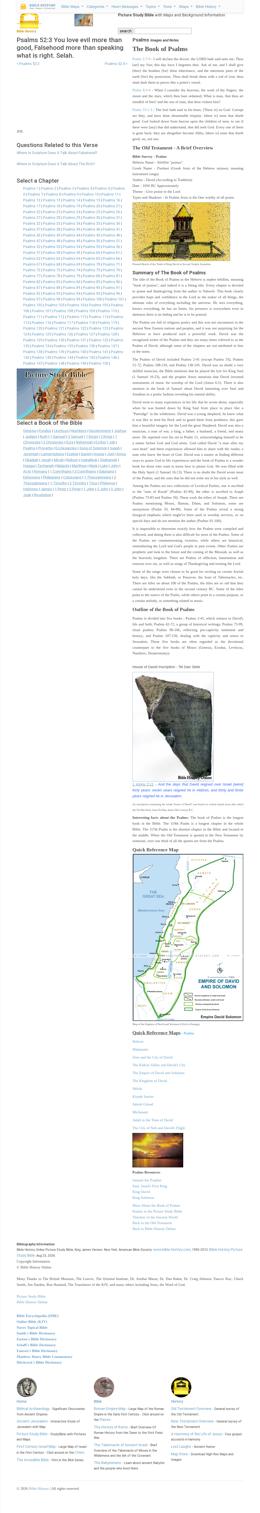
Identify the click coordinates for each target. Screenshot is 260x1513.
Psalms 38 (51, 229)
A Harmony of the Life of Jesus (196, 1434)
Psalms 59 (71, 252)
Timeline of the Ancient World (155, 1217)
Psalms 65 (91, 258)
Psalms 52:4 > (116, 64)
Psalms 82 (31, 282)
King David (141, 1192)
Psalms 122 (76, 328)
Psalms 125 (41, 334)
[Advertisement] (72, 95)
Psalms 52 (31, 247)
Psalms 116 (41, 322)
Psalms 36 (111, 223)
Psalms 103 (54, 305)
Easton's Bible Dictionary (37, 1339)
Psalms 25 (91, 212)
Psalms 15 (91, 200)
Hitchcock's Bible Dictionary (39, 1362)
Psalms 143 (41, 357)
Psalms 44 (71, 235)
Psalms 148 (54, 363)
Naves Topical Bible (32, 1328)
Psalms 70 (91, 264)
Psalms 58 (51, 252)
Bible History (39, 1488)
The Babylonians (107, 1463)
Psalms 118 (85, 322)
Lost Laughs (181, 1446)
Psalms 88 (51, 287)
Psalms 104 (76, 305)
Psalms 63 (51, 258)
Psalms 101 (114, 299)
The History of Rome (111, 1427)
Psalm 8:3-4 (141, 90)
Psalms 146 (107, 357)
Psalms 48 (51, 241)
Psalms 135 (63, 346)
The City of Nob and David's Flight (158, 1128)
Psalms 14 (71, 200)
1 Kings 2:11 (143, 784)
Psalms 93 (51, 293)
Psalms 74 (71, 270)
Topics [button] (151, 6)
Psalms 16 (111, 200)
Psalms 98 (51, 299)
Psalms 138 (32, 352)
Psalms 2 (48, 188)
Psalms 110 (107, 311)
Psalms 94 (71, 293)
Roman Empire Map (110, 1409)
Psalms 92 (31, 293)
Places (105, 1419)
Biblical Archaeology (33, 1409)
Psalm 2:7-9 (141, 59)
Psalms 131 (76, 340)
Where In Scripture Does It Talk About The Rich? (56, 164)
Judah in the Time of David (152, 1120)
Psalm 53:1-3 (142, 110)
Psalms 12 (31, 200)
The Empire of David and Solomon (158, 1073)
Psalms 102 (32, 305)
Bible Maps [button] (70, 6)
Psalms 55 (91, 247)
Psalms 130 (54, 340)
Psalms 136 (85, 346)
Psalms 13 (51, 200)
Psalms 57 (31, 252)
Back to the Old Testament (152, 1223)
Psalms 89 (71, 287)
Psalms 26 (111, 212)
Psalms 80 (91, 276)
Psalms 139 (54, 352)
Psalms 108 (63, 311)
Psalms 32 (31, 223)
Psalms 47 (31, 241)
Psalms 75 (91, 270)
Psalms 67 (31, 264)
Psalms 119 (107, 322)
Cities (79, 1452)
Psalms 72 (31, 270)
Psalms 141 (98, 352)
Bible (98, 1401)
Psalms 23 (51, 212)
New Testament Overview (192, 1421)
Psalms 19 (71, 206)
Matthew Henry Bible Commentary (45, 1357)
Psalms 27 (31, 217)
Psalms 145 (85, 357)
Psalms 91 (111, 287)
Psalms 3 (66, 188)
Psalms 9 (71, 194)
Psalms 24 (71, 212)
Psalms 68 (51, 264)
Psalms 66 (111, 258)
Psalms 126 (63, 334)
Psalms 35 (91, 223)
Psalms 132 (98, 340)
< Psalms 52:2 (28, 64)
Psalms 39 (71, 229)
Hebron (137, 1041)
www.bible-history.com (172, 1249)
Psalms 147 (32, 363)
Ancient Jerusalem (32, 1421)
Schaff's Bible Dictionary (36, 1345)
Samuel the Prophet (146, 1180)
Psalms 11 (110, 194)
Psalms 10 (90, 194)
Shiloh (137, 1089)
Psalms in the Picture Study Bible (157, 1211)
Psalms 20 (91, 206)
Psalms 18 (51, 206)
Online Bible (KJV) (32, 1322)
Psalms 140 (76, 352)
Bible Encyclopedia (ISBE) (37, 1316)
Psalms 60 (91, 252)
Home (22, 1401)
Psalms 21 (111, 206)
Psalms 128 (107, 334)
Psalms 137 (107, 346)
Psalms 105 (98, 305)
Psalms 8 (53, 194)
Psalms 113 (76, 317)
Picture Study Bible (32, 1434)
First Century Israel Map (36, 1446)
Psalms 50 (91, 241)
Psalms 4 (84, 188)
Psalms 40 (91, 229)
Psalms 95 (91, 293)
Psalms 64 (71, 258)
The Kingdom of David (149, 1081)
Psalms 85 (91, 282)
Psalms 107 (41, 311)
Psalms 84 (71, 282)
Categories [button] (96, 6)
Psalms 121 (54, 328)
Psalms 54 (71, 247)
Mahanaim (140, 1049)
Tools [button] (168, 6)
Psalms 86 (111, 282)
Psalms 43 (51, 235)
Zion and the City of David (152, 1057)
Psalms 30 (91, 217)
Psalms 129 (32, 340)
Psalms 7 (35, 194)
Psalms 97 (31, 299)
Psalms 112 (54, 317)
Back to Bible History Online (154, 1229)
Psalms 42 (31, 235)
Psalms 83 (51, 282)
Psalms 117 (63, 322)
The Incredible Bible (33, 1460)
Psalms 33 (51, 223)
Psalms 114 (98, 317)
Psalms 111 (32, 317)
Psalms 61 (111, 252)
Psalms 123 (98, 328)
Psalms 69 (71, 264)
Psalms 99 (71, 299)
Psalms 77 (31, 276)
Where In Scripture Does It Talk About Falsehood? (57, 153)
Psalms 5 (102, 188)
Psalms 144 (63, 357)
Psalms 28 (51, 217)
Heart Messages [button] (125, 6)
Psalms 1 (30, 188)
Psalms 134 (41, 346)
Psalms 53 (51, 247)
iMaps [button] (184, 6)
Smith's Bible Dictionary (36, 1333)
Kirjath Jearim (143, 1097)
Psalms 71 (111, 264)
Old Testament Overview (191, 1409)
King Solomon (143, 1198)
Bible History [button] (206, 6)
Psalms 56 (111, 247)
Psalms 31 (111, 217)
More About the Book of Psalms (156, 1205)
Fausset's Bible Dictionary (37, 1351)
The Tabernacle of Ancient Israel (120, 1445)
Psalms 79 (71, 276)
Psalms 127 (85, 334)
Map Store (179, 1454)
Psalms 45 (91, 235)
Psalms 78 (51, 276)
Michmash (140, 1112)
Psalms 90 (91, 287)
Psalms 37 (31, 229)
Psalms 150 (98, 363)
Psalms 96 (111, 293)
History (177, 1401)
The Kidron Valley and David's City (158, 1065)
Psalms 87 (31, 287)
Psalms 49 (71, 241)
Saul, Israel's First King (149, 1186)
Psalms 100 (92, 299)
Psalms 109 (85, 311)
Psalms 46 (111, 235)
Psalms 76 (111, 270)
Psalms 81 (111, 276)
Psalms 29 (71, 217)
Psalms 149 (76, 363)
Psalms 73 (51, 270)
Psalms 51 (111, 241)
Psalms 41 (111, 229)
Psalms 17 (31, 206)
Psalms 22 (31, 212)
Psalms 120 (32, 328)
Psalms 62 (31, 258)
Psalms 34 (71, 223)
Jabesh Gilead (142, 1104)
